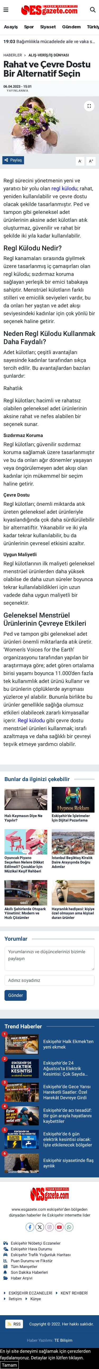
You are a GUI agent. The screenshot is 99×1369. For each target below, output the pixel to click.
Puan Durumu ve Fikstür (32, 1261)
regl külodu (64, 188)
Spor (29, 27)
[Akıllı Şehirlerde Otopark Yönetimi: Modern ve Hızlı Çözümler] (25, 892)
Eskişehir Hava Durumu (31, 1249)
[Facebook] (30, 1227)
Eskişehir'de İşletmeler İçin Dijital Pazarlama (71, 818)
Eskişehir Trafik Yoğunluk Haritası (41, 1254)
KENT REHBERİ (74, 1293)
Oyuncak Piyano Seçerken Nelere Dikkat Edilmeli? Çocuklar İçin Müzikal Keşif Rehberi (24, 864)
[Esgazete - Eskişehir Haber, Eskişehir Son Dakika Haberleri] (49, 9)
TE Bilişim (63, 1340)
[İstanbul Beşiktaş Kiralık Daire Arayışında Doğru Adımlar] (73, 841)
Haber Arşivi (21, 1278)
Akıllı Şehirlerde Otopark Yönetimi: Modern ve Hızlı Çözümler (25, 913)
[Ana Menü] (5, 10)
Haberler (12, 55)
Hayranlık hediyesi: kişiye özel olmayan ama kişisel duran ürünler (73, 913)
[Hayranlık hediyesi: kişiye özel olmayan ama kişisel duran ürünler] (73, 892)
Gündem (71, 27)
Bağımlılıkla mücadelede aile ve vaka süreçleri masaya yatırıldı (49, 41)
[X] (39, 1227)
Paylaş (16, 160)
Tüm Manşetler (24, 1266)
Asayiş (11, 27)
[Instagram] (49, 1227)
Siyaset (48, 27)
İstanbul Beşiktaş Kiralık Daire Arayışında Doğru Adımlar (72, 862)
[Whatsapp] (69, 1227)
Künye (35, 1299)
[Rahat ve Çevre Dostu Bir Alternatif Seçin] (49, 125)
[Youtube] (59, 1227)
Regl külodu (31, 720)
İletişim (15, 1299)
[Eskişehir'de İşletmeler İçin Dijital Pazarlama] (73, 799)
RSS (16, 1324)
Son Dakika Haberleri (29, 1272)
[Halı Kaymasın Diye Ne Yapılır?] (25, 799)
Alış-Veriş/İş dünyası (49, 55)
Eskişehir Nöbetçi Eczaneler (35, 1243)
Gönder (15, 995)
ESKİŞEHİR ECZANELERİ (30, 1293)
